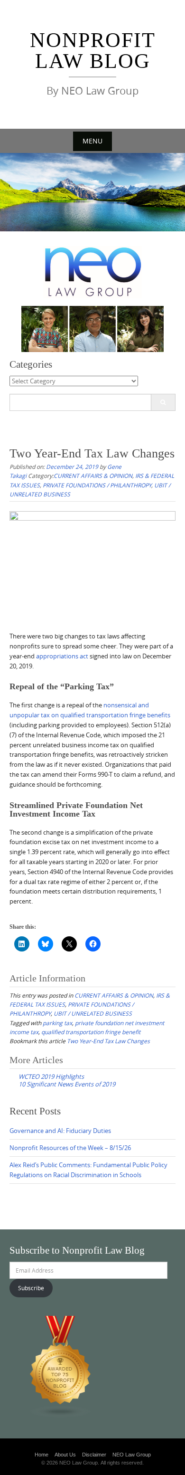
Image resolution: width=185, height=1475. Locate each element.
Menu (92, 140)
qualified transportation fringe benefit (90, 1032)
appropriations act (62, 656)
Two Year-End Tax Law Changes (108, 1041)
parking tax (57, 1023)
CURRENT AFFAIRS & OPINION (93, 475)
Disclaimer (94, 1454)
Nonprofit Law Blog (93, 51)
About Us (65, 1454)
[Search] (163, 402)
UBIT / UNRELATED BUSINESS (93, 1013)
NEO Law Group (131, 1454)
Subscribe (31, 1288)
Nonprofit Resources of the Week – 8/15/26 (70, 1147)
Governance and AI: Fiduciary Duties (60, 1130)
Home (41, 1454)
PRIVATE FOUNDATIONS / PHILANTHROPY (97, 485)
